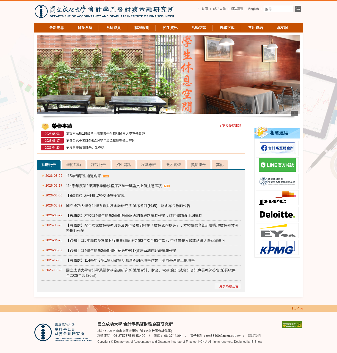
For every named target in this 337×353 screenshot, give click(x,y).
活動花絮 (198, 28)
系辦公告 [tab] (48, 165)
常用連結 (255, 28)
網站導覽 (237, 9)
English (253, 9)
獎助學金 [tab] (198, 165)
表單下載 (227, 28)
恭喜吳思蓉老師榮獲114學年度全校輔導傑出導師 (100, 140)
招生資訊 (170, 28)
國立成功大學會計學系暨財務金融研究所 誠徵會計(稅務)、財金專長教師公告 (128, 206)
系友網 (282, 28)
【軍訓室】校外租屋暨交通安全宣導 (95, 196)
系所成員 (113, 28)
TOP (295, 308)
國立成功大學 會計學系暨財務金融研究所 (104, 12)
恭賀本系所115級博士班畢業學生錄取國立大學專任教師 (105, 133)
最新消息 (56, 28)
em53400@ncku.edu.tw (223, 335)
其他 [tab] (220, 165)
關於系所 (85, 28)
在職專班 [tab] (148, 165)
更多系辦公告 (228, 286)
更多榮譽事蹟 (231, 126)
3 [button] (170, 110)
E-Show (256, 341)
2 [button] (166, 110)
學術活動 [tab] (73, 165)
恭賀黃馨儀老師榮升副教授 (85, 147)
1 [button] (162, 110)
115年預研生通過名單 (83, 176)
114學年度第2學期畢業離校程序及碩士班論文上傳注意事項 (114, 186)
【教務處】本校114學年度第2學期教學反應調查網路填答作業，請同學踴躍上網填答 (134, 215)
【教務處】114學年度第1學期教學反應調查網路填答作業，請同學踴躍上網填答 (130, 260)
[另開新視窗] (277, 148)
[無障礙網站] (292, 324)
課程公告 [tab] (98, 165)
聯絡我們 (254, 335)
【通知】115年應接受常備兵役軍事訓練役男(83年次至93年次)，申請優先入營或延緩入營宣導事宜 (145, 240)
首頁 (205, 9)
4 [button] (174, 110)
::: (198, 7)
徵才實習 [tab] (173, 165)
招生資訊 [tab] (123, 165)
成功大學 (219, 9)
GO (298, 9)
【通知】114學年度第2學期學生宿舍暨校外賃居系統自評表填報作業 (121, 251)
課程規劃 (142, 28)
